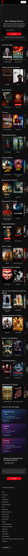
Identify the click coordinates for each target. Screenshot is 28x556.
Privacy (4, 521)
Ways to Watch (5, 516)
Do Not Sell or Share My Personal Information (13, 538)
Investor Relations (6, 504)
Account (4, 497)
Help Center (5, 494)
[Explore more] (21, 67)
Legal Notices (5, 534)
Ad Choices (4, 541)
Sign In (23, 2)
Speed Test (4, 531)
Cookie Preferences (6, 524)
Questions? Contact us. (8, 487)
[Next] (27, 54)
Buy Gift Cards (5, 514)
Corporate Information (7, 526)
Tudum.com (21, 472)
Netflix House (5, 499)
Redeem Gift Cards (6, 511)
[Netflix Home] (7, 2)
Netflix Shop (5, 509)
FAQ (3, 492)
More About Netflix (9, 463)
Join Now (14, 34)
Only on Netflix (5, 536)
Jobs (3, 507)
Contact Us (4, 529)
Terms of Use (5, 519)
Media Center (5, 502)
